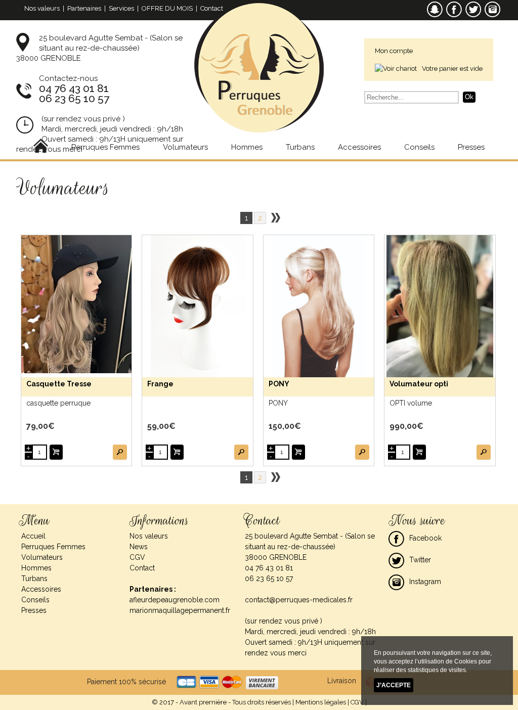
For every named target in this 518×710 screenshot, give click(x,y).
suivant (275, 218)
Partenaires (84, 8)
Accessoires (359, 147)
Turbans (300, 147)
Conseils (419, 147)
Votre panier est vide (452, 68)
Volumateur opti (419, 384)
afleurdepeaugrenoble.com (175, 600)
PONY (279, 384)
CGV (137, 557)
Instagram (425, 582)
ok (469, 97)
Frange (160, 384)
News (139, 547)
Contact (211, 8)
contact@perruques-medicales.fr (299, 600)
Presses (471, 147)
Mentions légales (320, 702)
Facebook (425, 538)
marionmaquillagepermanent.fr (180, 610)
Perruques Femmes (105, 147)
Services (121, 8)
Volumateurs (185, 147)
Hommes (247, 147)
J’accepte (393, 685)
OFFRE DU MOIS (167, 8)
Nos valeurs (42, 8)
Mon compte (394, 51)
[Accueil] (40, 147)
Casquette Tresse (59, 384)
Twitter (420, 560)
